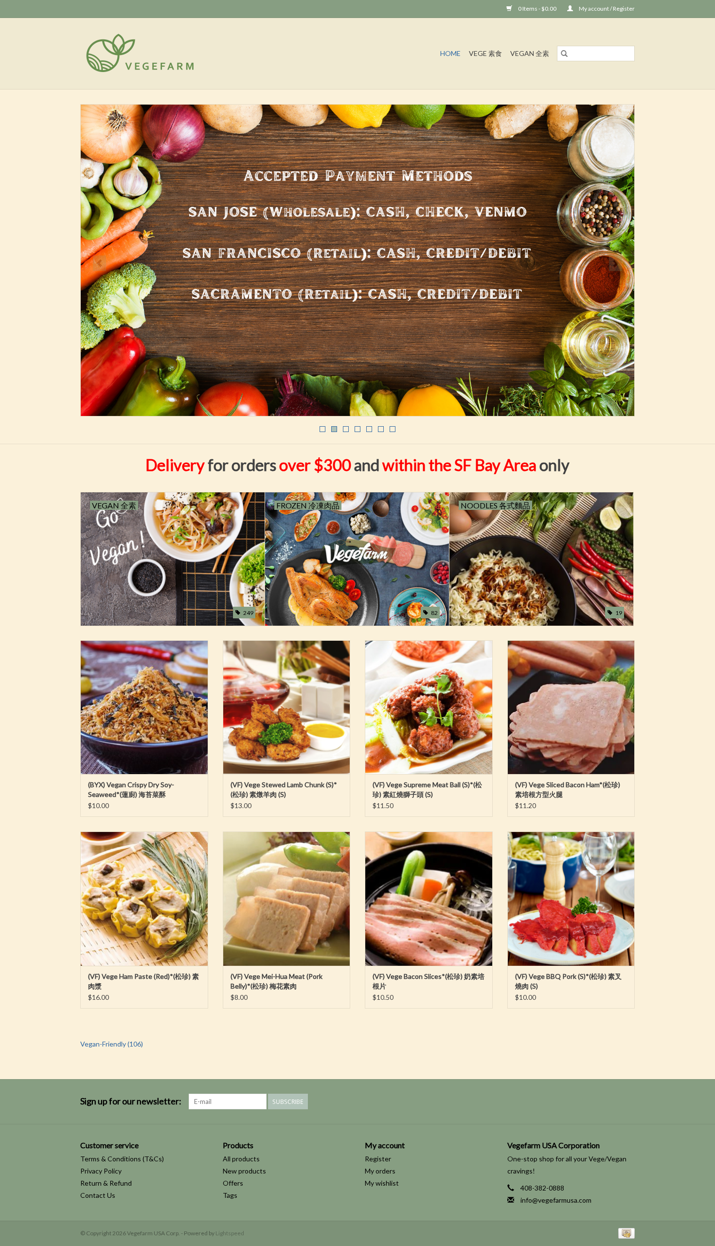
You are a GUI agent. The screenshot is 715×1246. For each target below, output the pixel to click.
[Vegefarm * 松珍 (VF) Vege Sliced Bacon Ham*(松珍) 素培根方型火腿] (571, 707)
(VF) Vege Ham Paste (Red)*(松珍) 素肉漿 (143, 981)
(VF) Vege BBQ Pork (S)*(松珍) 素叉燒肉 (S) (568, 981)
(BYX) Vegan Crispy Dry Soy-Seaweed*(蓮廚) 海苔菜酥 (131, 789)
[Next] (615, 263)
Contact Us (97, 1195)
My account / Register (606, 8)
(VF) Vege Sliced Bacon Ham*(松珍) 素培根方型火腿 (567, 789)
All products (241, 1159)
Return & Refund (106, 1183)
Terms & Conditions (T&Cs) (122, 1159)
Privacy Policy (101, 1171)
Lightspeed (229, 1233)
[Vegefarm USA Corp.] (184, 53)
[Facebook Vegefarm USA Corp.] (610, 1101)
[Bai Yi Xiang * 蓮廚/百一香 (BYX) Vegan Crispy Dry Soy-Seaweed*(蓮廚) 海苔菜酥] (144, 707)
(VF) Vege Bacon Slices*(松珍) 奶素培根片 (428, 981)
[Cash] (625, 1233)
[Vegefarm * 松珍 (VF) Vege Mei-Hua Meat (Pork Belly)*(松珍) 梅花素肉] (287, 898)
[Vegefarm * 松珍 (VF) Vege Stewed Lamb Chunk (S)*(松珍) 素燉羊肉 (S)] (287, 707)
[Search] (564, 53)
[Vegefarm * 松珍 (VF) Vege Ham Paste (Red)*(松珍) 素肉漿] (144, 898)
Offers (233, 1183)
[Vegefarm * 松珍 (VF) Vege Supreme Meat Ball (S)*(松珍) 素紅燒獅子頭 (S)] (429, 707)
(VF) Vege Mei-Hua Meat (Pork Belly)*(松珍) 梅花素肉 (276, 981)
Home (450, 53)
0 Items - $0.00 (537, 8)
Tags (230, 1195)
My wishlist (382, 1183)
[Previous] (99, 263)
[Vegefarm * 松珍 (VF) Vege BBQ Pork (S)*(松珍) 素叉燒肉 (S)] (571, 898)
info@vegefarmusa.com (555, 1200)
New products (244, 1171)
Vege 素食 (485, 53)
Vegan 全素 (529, 53)
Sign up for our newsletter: (130, 1101)
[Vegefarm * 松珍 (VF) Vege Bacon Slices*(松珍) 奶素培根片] (429, 898)
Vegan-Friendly (111, 1044)
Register (378, 1159)
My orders (380, 1171)
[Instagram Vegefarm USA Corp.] (627, 1101)
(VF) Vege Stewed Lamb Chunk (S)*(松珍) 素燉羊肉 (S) (284, 789)
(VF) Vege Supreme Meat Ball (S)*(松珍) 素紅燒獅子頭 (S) (427, 789)
